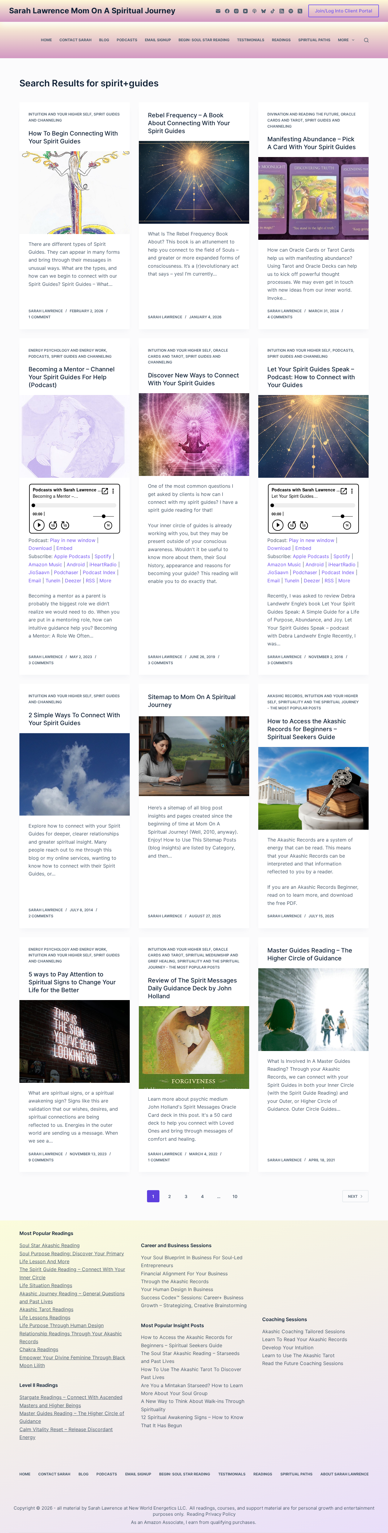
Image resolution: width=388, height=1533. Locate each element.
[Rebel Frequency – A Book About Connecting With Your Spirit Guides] (194, 182)
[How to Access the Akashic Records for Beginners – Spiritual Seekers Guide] (313, 788)
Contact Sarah (75, 40)
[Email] (218, 11)
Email (34, 580)
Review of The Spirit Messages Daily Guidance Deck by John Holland (192, 988)
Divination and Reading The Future (303, 114)
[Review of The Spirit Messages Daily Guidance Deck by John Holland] (194, 1047)
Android (76, 564)
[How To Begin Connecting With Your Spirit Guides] (74, 192)
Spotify (103, 556)
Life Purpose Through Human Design (61, 1325)
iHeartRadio (103, 564)
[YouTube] (245, 11)
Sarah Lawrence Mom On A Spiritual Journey (92, 10)
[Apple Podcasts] (254, 11)
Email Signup (158, 40)
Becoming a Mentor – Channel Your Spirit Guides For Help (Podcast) (71, 377)
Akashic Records (285, 696)
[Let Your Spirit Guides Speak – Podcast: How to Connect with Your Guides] (313, 436)
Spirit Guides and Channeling (81, 356)
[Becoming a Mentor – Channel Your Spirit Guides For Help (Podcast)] (74, 436)
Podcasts (127, 40)
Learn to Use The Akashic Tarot (298, 1355)
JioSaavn (38, 572)
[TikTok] (272, 11)
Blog (104, 40)
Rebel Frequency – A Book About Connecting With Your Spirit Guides (189, 123)
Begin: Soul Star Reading (204, 40)
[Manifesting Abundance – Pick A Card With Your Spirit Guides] (313, 198)
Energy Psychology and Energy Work (67, 350)
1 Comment (39, 317)
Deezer (73, 580)
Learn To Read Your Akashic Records (304, 1339)
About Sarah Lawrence (344, 1474)
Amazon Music (45, 564)
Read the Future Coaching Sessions (302, 1363)
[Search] (366, 40)
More (343, 40)
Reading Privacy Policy (211, 1514)
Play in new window (72, 540)
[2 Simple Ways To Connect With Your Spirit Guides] (74, 774)
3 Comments (41, 663)
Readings (281, 40)
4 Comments (280, 317)
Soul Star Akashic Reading (49, 1245)
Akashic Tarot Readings (46, 1309)
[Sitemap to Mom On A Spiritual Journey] (194, 756)
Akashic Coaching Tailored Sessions (303, 1331)
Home (46, 40)
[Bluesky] (263, 11)
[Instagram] (236, 11)
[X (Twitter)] (300, 11)
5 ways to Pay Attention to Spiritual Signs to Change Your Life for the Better (72, 982)
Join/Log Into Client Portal (343, 11)
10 (234, 1196)
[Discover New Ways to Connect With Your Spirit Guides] (194, 434)
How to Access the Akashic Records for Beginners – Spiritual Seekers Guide (306, 729)
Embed (64, 548)
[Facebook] (227, 11)
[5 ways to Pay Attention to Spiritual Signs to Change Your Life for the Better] (74, 1041)
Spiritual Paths (314, 40)
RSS (90, 580)
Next (353, 1196)
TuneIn (52, 580)
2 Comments (40, 916)
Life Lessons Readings (44, 1317)
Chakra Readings (38, 1349)
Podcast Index (99, 572)
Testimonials (250, 40)
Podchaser (66, 572)
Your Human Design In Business (177, 1289)
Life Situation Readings (45, 1285)
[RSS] (281, 11)
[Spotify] (291, 11)
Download (40, 548)
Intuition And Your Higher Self (60, 114)
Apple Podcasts (72, 556)
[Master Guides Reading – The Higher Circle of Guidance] (313, 1009)
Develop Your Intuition (287, 1347)
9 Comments (41, 1160)
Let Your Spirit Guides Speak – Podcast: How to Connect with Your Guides (311, 377)
